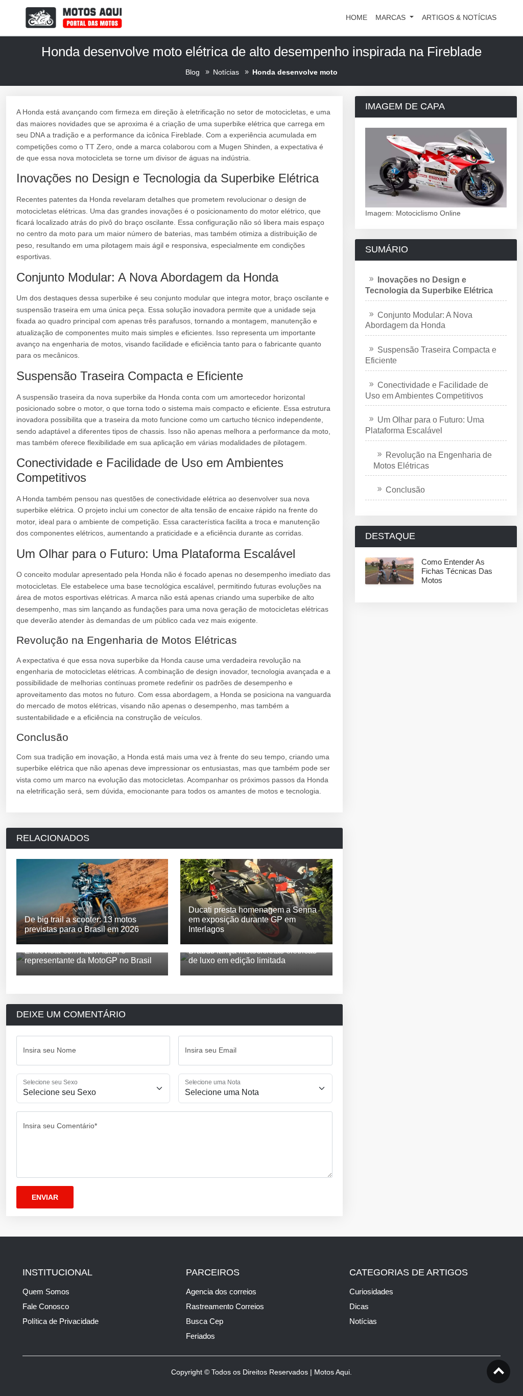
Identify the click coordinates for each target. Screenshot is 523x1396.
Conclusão (405, 489)
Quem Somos (45, 1291)
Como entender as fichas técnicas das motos (456, 571)
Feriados (200, 1336)
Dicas (359, 1306)
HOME (356, 17)
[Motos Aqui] (73, 17)
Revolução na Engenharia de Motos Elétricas (432, 460)
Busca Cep (204, 1321)
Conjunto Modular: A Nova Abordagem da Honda (418, 320)
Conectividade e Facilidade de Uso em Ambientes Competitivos (426, 390)
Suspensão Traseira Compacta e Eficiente (430, 355)
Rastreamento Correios (225, 1306)
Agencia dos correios (221, 1291)
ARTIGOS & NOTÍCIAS (459, 17)
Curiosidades (371, 1291)
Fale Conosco (45, 1306)
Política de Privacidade (60, 1321)
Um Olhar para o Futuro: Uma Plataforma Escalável (424, 425)
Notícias (363, 1321)
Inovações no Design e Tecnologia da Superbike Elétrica (429, 285)
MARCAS (391, 17)
